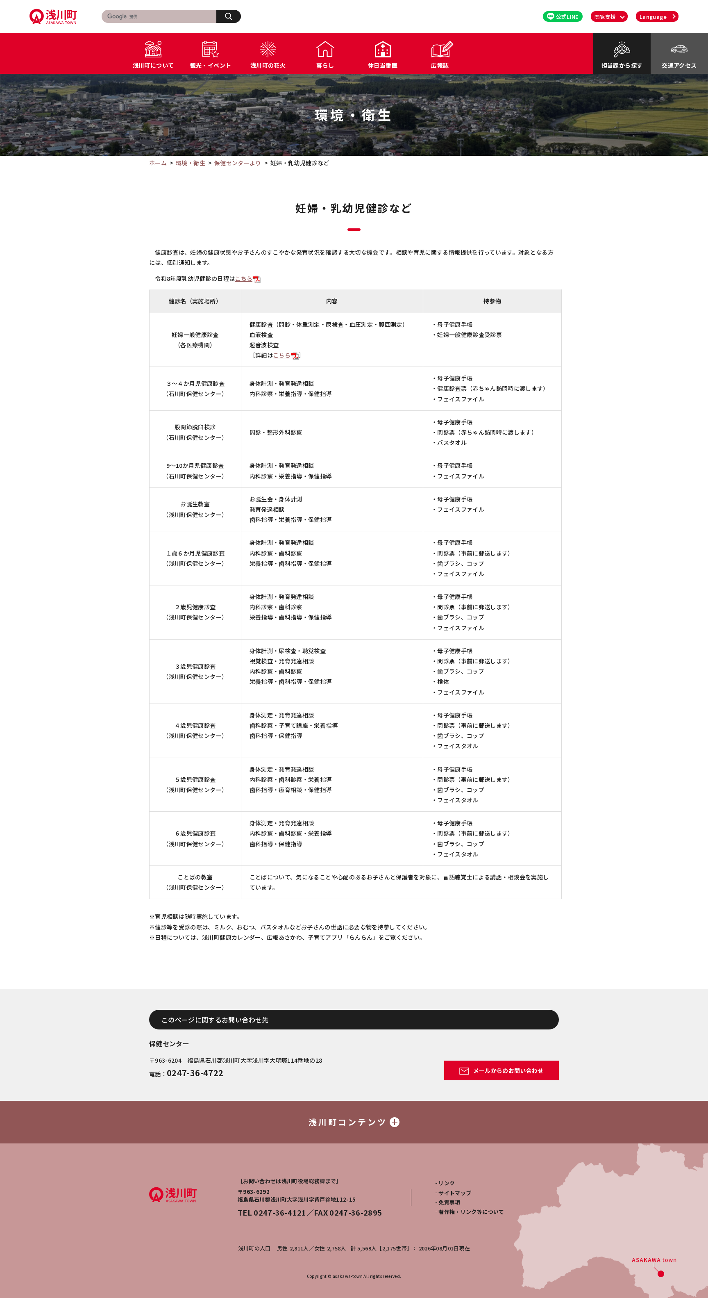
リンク (446, 1183)
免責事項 (449, 1202)
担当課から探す (621, 65)
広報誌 (440, 65)
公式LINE (567, 16)
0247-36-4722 (195, 1073)
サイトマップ (454, 1193)
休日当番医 (382, 65)
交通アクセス (679, 65)
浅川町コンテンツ (348, 1122)
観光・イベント (210, 65)
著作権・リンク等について (471, 1212)
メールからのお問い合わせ (508, 1070)
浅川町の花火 (268, 65)
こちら (243, 278)
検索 (228, 16)
